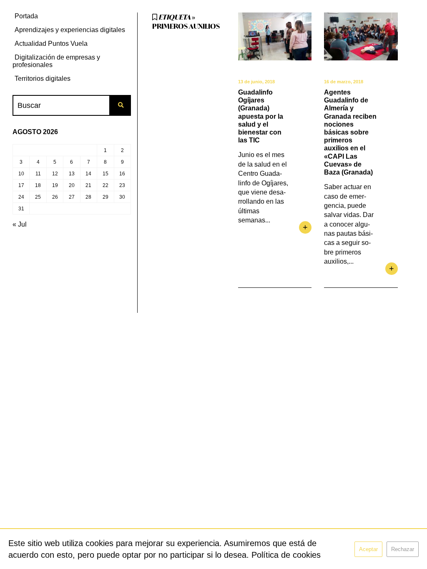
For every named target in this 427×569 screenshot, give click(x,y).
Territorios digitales (42, 78)
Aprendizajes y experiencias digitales (70, 29)
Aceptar (368, 549)
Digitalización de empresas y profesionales (56, 61)
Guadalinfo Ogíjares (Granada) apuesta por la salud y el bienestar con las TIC (260, 116)
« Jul (20, 224)
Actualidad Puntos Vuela (51, 43)
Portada (26, 16)
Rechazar (402, 549)
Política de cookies (286, 554)
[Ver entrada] (274, 36)
